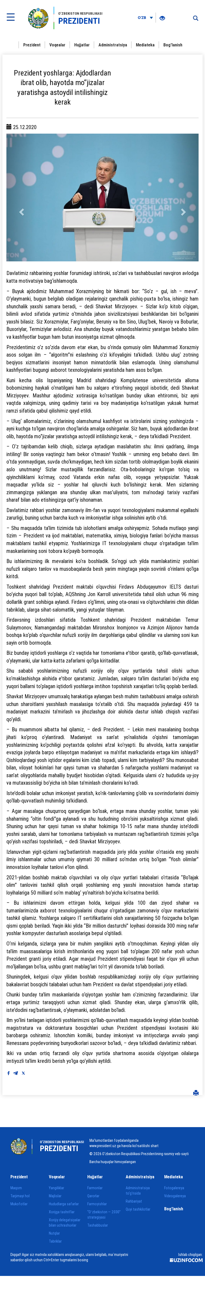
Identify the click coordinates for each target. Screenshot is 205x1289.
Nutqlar (54, 1233)
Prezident (32, 44)
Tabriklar (55, 1241)
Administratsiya (112, 44)
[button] (20, 197)
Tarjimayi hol (20, 1196)
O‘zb (142, 17)
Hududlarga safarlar (64, 1204)
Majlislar (55, 1196)
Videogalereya (175, 1196)
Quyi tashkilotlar (138, 1209)
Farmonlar (94, 1188)
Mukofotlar (18, 1204)
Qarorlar (93, 1196)
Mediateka (145, 44)
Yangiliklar (56, 1188)
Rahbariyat (134, 1201)
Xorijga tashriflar (61, 1212)
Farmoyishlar (97, 1204)
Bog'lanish (172, 44)
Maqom (16, 1188)
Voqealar (57, 44)
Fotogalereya (174, 1188)
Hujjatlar (82, 44)
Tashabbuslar (97, 1225)
